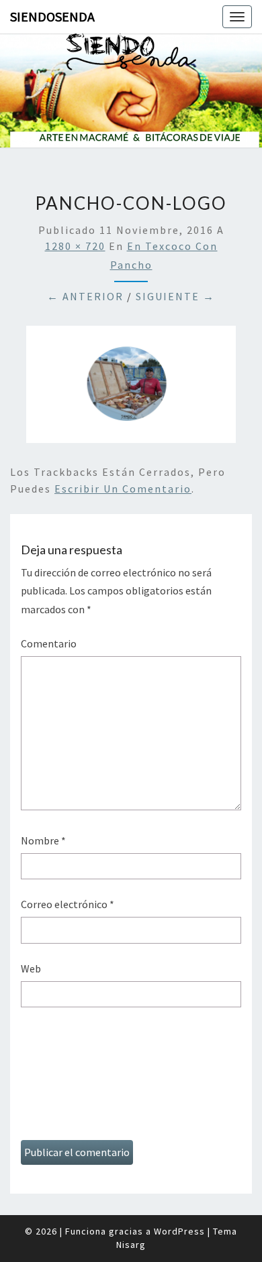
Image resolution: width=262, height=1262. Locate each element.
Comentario (49, 643)
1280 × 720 (75, 246)
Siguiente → (175, 296)
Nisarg (131, 1245)
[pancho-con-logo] (131, 388)
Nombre (43, 840)
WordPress (179, 1231)
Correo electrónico (67, 904)
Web (31, 968)
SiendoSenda (52, 16)
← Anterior (85, 296)
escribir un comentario (122, 488)
